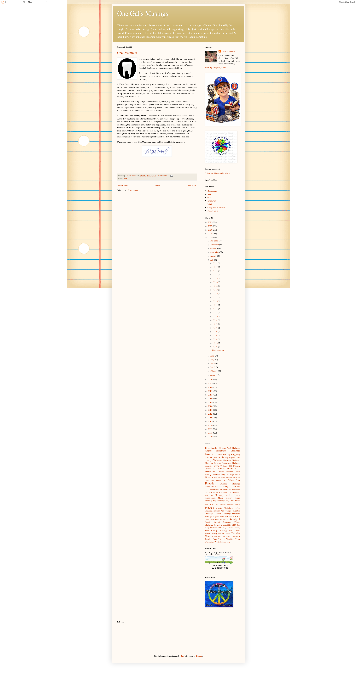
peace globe (214, 517)
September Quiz (220, 524)
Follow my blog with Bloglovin (217, 173)
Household (235, 489)
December (214, 240)
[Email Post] (171, 175)
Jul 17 (215, 297)
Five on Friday (219, 477)
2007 (210, 432)
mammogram (210, 497)
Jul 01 (215, 346)
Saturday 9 (235, 519)
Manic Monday (225, 497)
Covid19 (218, 465)
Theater (228, 533)
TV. (224, 539)
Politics (236, 516)
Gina (209, 197)
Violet (237, 539)
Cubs (214, 469)
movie (237, 504)
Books (221, 457)
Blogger (199, 656)
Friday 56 (236, 477)
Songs (225, 528)
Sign (238, 525)
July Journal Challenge (218, 492)
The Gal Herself (228, 51)
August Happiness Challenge (222, 450)
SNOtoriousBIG (216, 528)
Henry (225, 486)
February (214, 371)
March (213, 367)
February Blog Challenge (223, 474)
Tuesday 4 (235, 536)
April (212, 363)
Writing (223, 542)
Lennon (237, 495)
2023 (210, 233)
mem (206, 504)
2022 (210, 237)
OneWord (236, 513)
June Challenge (234, 492)
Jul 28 (215, 270)
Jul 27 (215, 274)
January (213, 374)
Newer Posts (123, 185)
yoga (228, 542)
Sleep (207, 528)
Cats (238, 457)
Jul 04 (215, 335)
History (207, 490)
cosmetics (208, 466)
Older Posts (191, 185)
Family (208, 474)
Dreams (221, 471)
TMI (215, 536)
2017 (210, 394)
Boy (226, 457)
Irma (206, 492)
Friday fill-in (209, 480)
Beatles (219, 454)
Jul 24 (215, 282)
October (213, 248)
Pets (230, 517)
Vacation (230, 538)
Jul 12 (215, 312)
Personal (224, 516)
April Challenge (233, 448)
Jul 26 (215, 278)
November (214, 244)
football (229, 477)
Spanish (230, 528)
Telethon (221, 533)
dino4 (183, 656)
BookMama (212, 191)
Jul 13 (215, 308)
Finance (237, 474)
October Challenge (223, 513)
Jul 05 (215, 331)
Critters (208, 468)
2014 (210, 406)
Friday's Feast (234, 480)
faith (238, 471)
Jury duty (209, 495)
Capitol (232, 457)
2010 (210, 421)
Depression (210, 471)
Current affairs (225, 468)
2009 (210, 425)
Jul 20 (215, 289)
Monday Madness (227, 504)
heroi (230, 487)
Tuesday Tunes (211, 539)
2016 (210, 398)
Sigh (234, 524)
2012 (210, 413)
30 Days (222, 448)
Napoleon (216, 510)
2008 (210, 429)
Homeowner (225, 489)
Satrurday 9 (224, 519)
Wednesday (209, 542)
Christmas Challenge (231, 460)
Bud (209, 194)
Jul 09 (215, 320)
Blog (233, 454)
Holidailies (214, 489)
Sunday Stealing (219, 530)
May (212, 359)
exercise (229, 471)
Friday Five (221, 480)
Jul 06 (215, 327)
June (212, 355)
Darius (237, 469)
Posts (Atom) (133, 190)
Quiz (207, 519)
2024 (210, 230)
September (214, 252)
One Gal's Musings (142, 13)
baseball (210, 454)
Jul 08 (215, 324)
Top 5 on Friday (224, 536)
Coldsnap (217, 463)
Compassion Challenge (231, 463)
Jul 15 (215, 305)
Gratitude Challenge (230, 483)
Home (157, 185)
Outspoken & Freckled (216, 207)
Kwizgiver (212, 200)
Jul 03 (215, 339)
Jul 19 (215, 293)
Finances (209, 477)
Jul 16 (215, 301)
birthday (226, 454)
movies (209, 507)
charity (208, 460)
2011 (210, 417)
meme (214, 504)
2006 (210, 436)
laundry (229, 495)
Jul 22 (215, 286)
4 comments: (163, 175)
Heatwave (218, 487)
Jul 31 (215, 263)
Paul (207, 516)
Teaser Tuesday (211, 533)
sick (125, 178)
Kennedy (219, 495)
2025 (210, 226)
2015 (210, 402)
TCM (230, 530)
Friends (209, 483)
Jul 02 (215, 343)
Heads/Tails (209, 486)
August (213, 256)
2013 (210, 410)
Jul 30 (215, 267)
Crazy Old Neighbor (231, 466)
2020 (210, 383)
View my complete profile (215, 67)
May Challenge (219, 500)
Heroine (236, 486)
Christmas (217, 460)
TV (219, 538)
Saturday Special (212, 522)
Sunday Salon (213, 210)
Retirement (214, 519)
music (219, 507)
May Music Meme (232, 500)
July (212, 259)
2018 (210, 391)
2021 (210, 379)
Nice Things (226, 510)
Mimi (210, 204)
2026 (210, 222)
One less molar (127, 52)
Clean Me (209, 463)
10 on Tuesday (211, 448)
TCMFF (236, 530)
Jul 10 (215, 316)
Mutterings (228, 508)
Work (216, 541)
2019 (210, 387)
